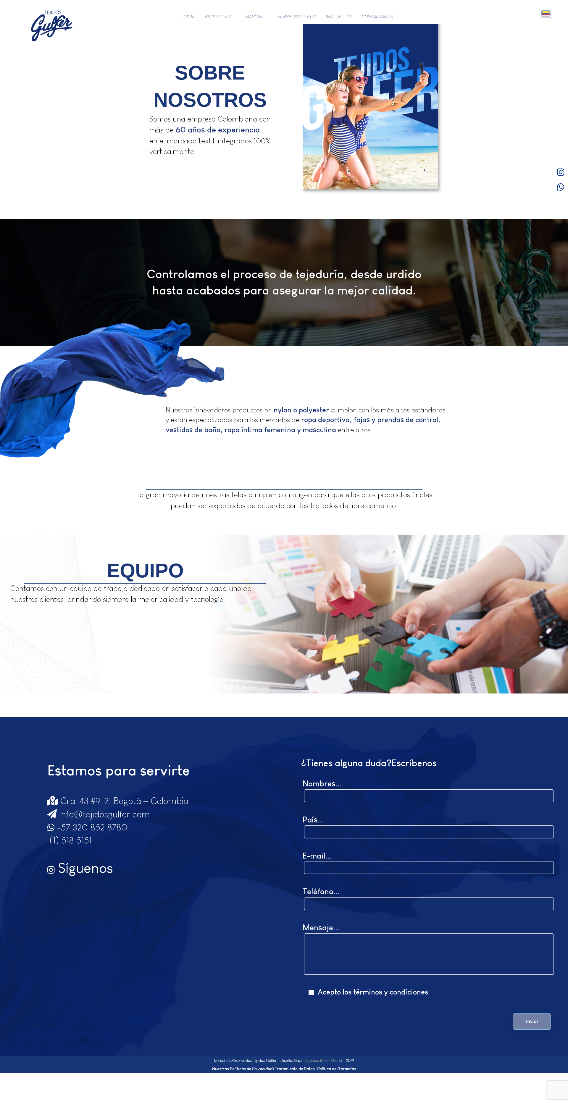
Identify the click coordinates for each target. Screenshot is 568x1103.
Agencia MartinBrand (323, 1060)
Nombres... (322, 783)
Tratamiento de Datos (295, 1068)
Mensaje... (321, 927)
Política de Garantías (336, 1068)
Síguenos (84, 868)
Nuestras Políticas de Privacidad (242, 1068)
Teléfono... (321, 891)
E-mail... (317, 855)
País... (313, 819)
